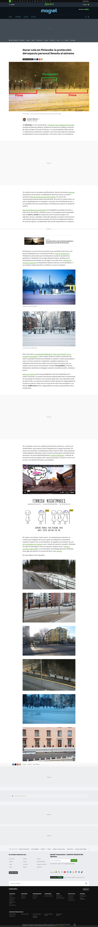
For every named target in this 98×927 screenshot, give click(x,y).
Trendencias (71, 896)
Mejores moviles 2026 (24, 849)
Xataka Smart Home (12, 902)
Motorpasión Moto (60, 898)
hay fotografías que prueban (32, 544)
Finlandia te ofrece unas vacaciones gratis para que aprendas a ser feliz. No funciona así (59, 242)
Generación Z (40, 40)
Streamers (18, 17)
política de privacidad (69, 863)
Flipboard (39, 59)
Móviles (11, 861)
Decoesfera (70, 898)
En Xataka (48, 239)
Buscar (86, 883)
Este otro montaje (29, 374)
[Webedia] (13, 889)
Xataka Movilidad (41, 861)
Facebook (88, 17)
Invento (46, 40)
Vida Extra (23, 898)
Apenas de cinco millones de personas (60, 125)
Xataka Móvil (12, 898)
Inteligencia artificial (41, 864)
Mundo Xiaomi (12, 905)
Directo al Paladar (49, 896)
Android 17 (43, 849)
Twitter (86, 17)
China (10, 867)
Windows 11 (39, 867)
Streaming (11, 859)
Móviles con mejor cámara (59, 849)
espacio (59, 551)
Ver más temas (13, 872)
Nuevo (85, 4)
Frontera (66, 40)
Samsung (25, 864)
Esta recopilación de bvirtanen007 (35, 210)
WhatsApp (56, 872)
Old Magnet (37, 764)
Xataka (49, 4)
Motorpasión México (59, 914)
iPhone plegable (35, 849)
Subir (85, 889)
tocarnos (71, 192)
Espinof (34, 898)
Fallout (33, 40)
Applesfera (11, 900)
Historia (33, 17)
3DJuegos (23, 896)
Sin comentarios (29, 59)
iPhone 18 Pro (70, 849)
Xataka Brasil (12, 916)
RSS (73, 872)
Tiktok (82, 872)
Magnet (49, 11)
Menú (12, 4)
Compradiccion (71, 900)
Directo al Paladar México (49, 914)
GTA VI (58, 40)
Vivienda (26, 17)
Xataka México (12, 914)
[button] (33, 119)
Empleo (25, 867)
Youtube (65, 872)
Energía (25, 861)
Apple (10, 864)
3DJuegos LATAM (24, 914)
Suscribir (73, 860)
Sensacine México (37, 914)
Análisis (25, 859)
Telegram (70, 872)
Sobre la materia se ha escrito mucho (42, 197)
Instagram (67, 872)
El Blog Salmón (83, 896)
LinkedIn (79, 872)
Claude (49, 849)
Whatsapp (73, 40)
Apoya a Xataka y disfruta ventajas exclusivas (74, 877)
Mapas (10, 17)
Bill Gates (22, 40)
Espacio (39, 859)
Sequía (27, 40)
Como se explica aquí (61, 253)
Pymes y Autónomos (82, 898)
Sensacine (35, 896)
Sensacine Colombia (35, 916)
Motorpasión (59, 896)
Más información (59, 925)
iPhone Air (52, 40)
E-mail (42, 59)
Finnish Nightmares (57, 455)
